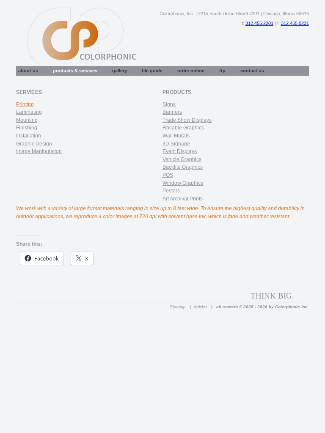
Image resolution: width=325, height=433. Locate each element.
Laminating (29, 112)
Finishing (26, 128)
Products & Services (75, 70)
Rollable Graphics (183, 128)
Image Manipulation (39, 151)
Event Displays (179, 151)
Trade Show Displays (187, 120)
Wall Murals (176, 136)
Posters (171, 191)
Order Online (190, 70)
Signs (169, 104)
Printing (25, 104)
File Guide (152, 70)
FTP (222, 70)
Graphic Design (34, 144)
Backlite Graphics (182, 167)
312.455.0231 (295, 23)
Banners (172, 112)
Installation (28, 136)
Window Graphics (182, 183)
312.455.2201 (259, 23)
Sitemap (178, 306)
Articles (200, 306)
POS (167, 175)
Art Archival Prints (182, 199)
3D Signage (176, 144)
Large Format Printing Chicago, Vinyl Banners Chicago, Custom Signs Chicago (77, 38)
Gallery (119, 70)
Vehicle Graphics (181, 159)
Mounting (27, 120)
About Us (28, 70)
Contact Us (252, 70)
